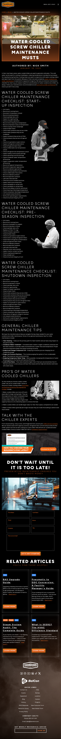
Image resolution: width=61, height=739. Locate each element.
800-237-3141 (49, 4)
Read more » (12, 594)
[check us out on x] (39, 673)
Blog (10, 12)
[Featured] (30, 681)
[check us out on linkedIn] (33, 673)
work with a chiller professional (46, 85)
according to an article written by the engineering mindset (15, 387)
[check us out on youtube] (28, 673)
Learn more (10, 606)
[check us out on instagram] (25, 673)
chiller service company (50, 424)
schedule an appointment (39, 429)
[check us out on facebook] (21, 673)
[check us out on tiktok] (36, 673)
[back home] (30, 665)
